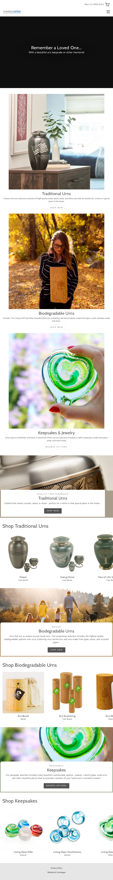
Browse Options (56, 447)
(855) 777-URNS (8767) (94, 4)
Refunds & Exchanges (57, 872)
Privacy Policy (56, 868)
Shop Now (56, 207)
